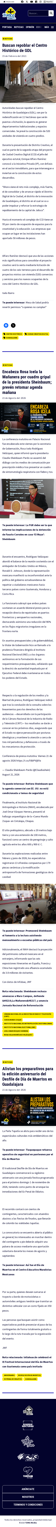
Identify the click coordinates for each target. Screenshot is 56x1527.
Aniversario (9, 1375)
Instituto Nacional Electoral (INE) (19, 1027)
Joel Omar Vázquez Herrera (16, 1031)
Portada (7, 27)
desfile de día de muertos (29, 1375)
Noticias (19, 27)
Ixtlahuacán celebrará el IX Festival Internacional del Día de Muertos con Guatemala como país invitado (27, 1362)
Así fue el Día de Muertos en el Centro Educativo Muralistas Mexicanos (26, 1269)
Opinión (30, 27)
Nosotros (28, 1496)
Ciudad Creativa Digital (37, 334)
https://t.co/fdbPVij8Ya (28, 760)
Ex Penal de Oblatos (13, 1379)
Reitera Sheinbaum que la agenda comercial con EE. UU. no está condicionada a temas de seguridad (27, 788)
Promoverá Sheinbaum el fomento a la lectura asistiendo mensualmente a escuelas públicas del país (27, 935)
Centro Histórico (14, 334)
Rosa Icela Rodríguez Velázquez (18, 1035)
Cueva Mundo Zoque (13, 1020)
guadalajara (11, 338)
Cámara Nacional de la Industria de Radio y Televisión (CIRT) (27, 1015)
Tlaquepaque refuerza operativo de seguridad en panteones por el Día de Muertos (27, 1154)
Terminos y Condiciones (28, 1504)
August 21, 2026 (10, 774)
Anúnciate (28, 1489)
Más (47, 27)
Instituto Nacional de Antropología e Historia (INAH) (28, 1023)
